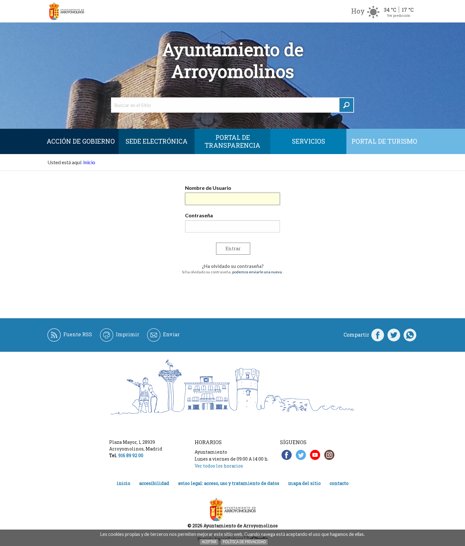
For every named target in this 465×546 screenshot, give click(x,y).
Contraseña (199, 215)
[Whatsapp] (410, 334)
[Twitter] (394, 334)
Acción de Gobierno (80, 141)
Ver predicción (398, 15)
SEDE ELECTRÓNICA (157, 141)
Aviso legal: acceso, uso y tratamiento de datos (228, 483)
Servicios (308, 141)
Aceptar (209, 541)
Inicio (89, 162)
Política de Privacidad (244, 541)
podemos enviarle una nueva (257, 272)
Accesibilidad (154, 483)
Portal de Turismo (384, 141)
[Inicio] (66, 11)
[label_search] (346, 105)
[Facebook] (377, 334)
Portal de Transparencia (232, 141)
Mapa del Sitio (304, 483)
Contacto (339, 483)
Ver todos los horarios (219, 466)
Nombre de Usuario (208, 188)
